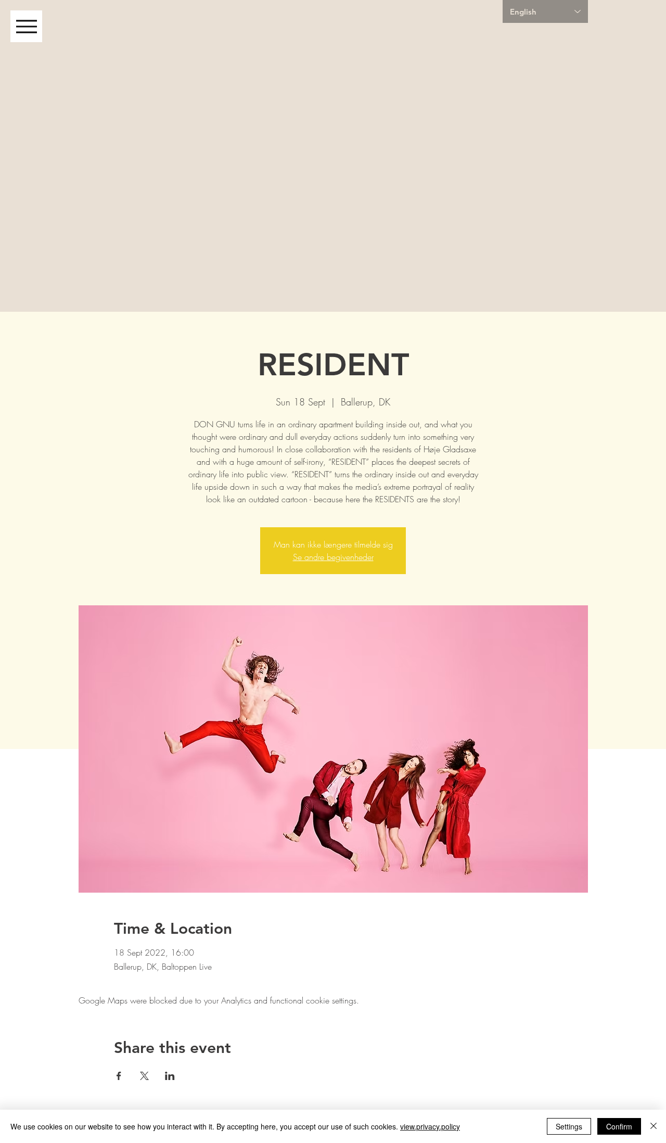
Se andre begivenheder (333, 557)
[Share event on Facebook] (119, 1076)
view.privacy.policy (430, 1126)
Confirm (619, 1126)
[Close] (653, 1126)
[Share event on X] (144, 1076)
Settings (569, 1126)
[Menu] (26, 26)
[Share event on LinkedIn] (170, 1076)
